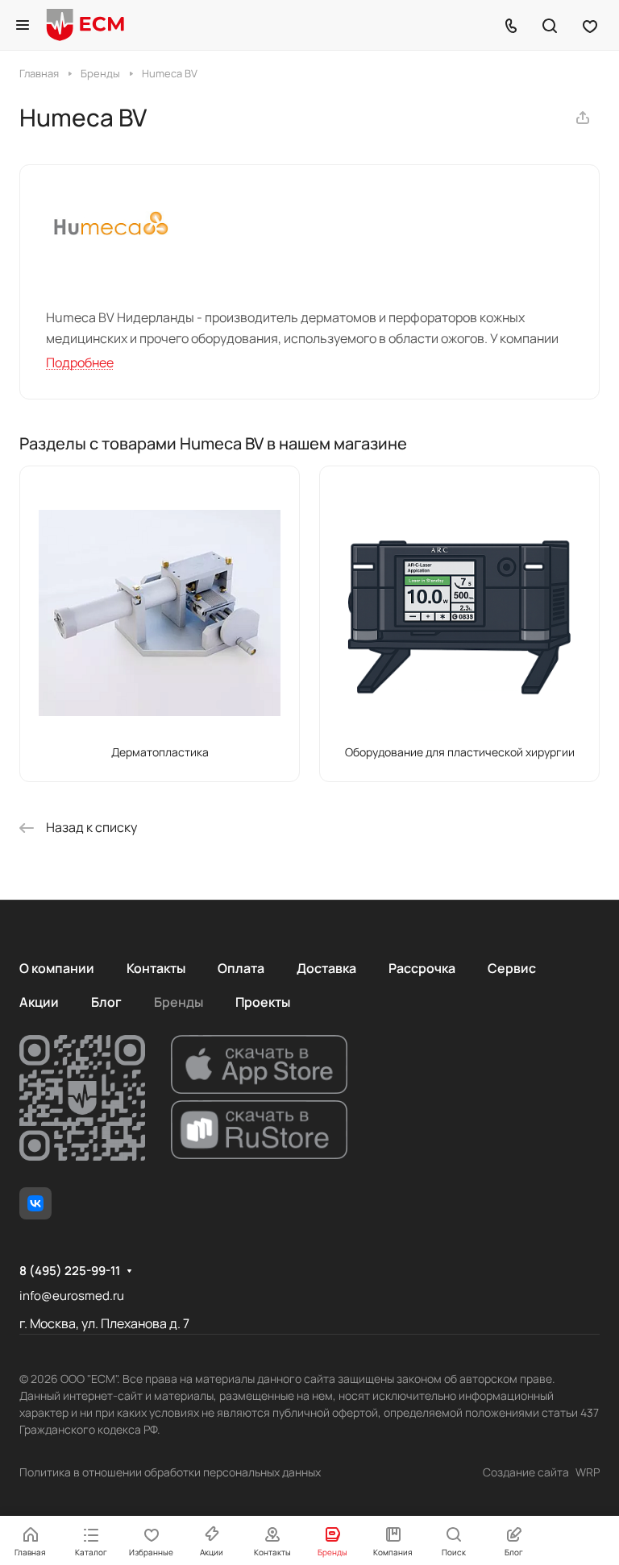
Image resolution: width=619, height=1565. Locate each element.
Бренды (178, 1002)
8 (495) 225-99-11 (69, 1271)
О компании (56, 968)
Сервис (512, 968)
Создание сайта (526, 1472)
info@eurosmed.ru (71, 1295)
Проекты (262, 1002)
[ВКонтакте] (35, 1203)
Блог (106, 1002)
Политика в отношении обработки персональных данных (170, 1472)
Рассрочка (421, 968)
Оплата (241, 968)
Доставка (326, 968)
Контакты (156, 968)
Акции (39, 1002)
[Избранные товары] (590, 25)
